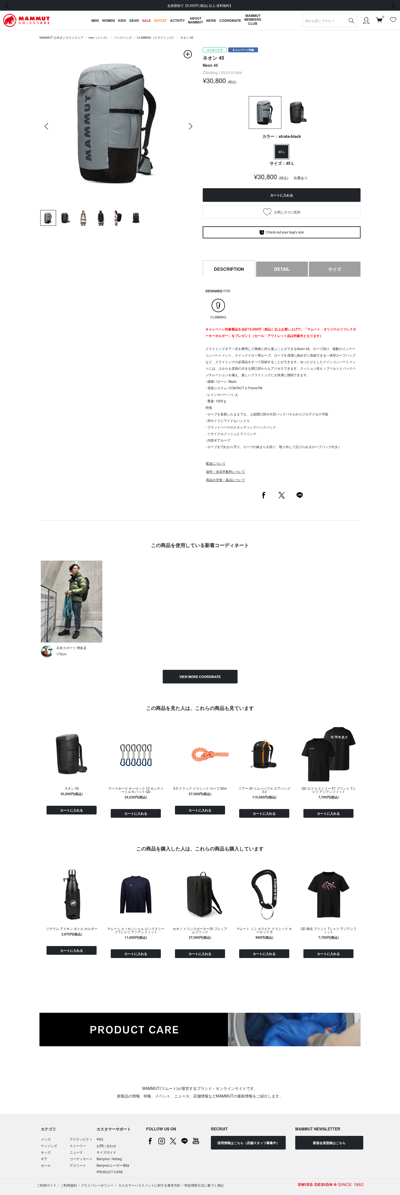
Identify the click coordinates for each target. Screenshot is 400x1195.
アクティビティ (81, 1139)
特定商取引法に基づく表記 (204, 1185)
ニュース (76, 1152)
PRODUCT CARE (110, 1171)
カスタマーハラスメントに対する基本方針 (149, 1185)
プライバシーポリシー (97, 1185)
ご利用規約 (68, 1185)
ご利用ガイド (46, 1185)
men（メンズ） (98, 37)
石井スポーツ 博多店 (71, 647)
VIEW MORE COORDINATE (200, 676)
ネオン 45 (186, 37)
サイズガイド (106, 1152)
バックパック (123, 37)
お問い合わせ (106, 1145)
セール (46, 1165)
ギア (44, 1158)
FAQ (100, 1139)
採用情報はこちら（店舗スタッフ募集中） (248, 1142)
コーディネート (81, 1158)
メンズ (46, 1139)
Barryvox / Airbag (109, 1158)
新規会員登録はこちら (329, 1142)
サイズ (334, 269)
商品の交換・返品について (225, 479)
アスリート (78, 1165)
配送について (216, 463)
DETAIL (282, 269)
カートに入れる (71, 810)
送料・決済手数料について (225, 471)
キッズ (46, 1152)
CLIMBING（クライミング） (156, 37)
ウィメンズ (49, 1145)
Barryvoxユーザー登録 (113, 1165)
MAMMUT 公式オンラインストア (61, 37)
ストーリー (78, 1145)
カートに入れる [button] (281, 195)
